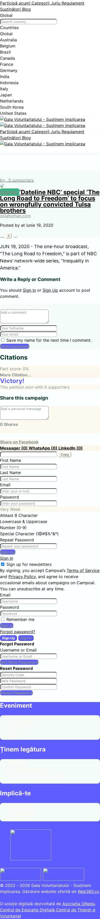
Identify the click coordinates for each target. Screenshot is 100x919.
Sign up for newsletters (29, 564)
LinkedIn (70, 448)
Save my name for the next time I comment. (49, 340)
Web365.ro (88, 891)
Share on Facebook (19, 441)
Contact (18, 762)
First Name (10, 460)
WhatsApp (43, 448)
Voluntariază (22, 812)
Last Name (10, 472)
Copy (65, 454)
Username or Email (18, 650)
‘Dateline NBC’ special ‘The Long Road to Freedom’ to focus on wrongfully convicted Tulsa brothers (49, 201)
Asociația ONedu (78, 903)
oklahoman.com (15, 215)
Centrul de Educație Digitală (28, 909)
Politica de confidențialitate (37, 774)
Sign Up (50, 290)
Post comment (14, 346)
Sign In (29, 290)
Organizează (22, 806)
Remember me (20, 619)
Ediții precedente (26, 718)
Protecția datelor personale (36, 780)
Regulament (73, 3)
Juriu (56, 3)
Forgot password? (17, 631)
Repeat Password (17, 539)
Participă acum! (16, 3)
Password (9, 497)
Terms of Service (83, 570)
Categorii (41, 3)
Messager (14, 448)
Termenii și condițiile (30, 768)
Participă (19, 818)
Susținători (11, 9)
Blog (26, 9)
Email (5, 484)
